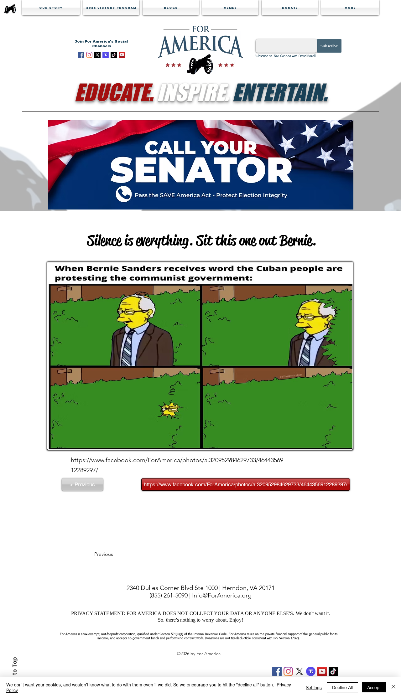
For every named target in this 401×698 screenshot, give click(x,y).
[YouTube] (122, 55)
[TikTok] (114, 55)
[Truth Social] (105, 55)
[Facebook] (81, 55)
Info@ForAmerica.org (222, 595)
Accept (374, 687)
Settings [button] (314, 687)
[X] (299, 671)
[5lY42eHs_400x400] (97, 55)
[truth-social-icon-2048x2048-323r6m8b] (310, 671)
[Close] (393, 687)
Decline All (342, 687)
